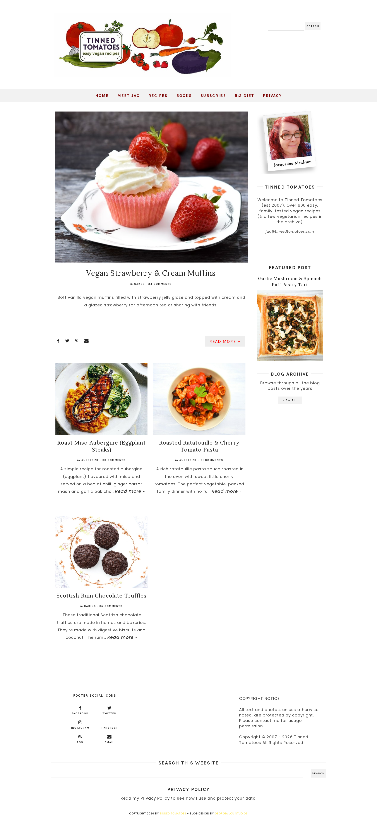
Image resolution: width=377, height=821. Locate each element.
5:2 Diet (244, 95)
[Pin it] (77, 341)
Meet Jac (128, 95)
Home (102, 95)
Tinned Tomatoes (173, 813)
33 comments (114, 460)
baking (90, 606)
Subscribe (213, 95)
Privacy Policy (155, 798)
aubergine (90, 460)
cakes (139, 283)
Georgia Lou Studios (231, 813)
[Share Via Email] (86, 341)
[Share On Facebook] (58, 341)
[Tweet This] (67, 341)
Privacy (272, 95)
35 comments (111, 606)
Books (184, 95)
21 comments (211, 460)
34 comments (160, 283)
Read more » (224, 341)
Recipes (158, 95)
